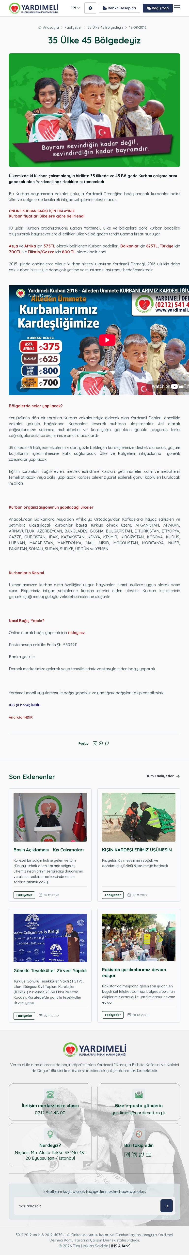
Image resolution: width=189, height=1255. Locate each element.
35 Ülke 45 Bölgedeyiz (105, 27)
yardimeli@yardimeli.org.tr (138, 1113)
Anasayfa (51, 27)
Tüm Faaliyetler (161, 776)
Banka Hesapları (121, 8)
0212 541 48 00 (50, 1113)
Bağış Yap (160, 8)
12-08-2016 (137, 27)
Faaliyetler (73, 27)
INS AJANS (120, 1245)
